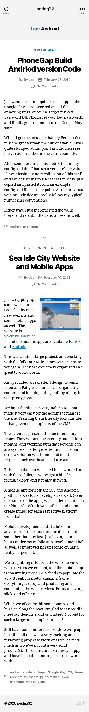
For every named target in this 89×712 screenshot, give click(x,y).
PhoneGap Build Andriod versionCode (44, 64)
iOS (78, 341)
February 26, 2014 (57, 80)
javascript (31, 677)
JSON (65, 677)
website (57, 248)
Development (44, 50)
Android (16, 227)
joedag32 (44, 9)
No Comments (47, 86)
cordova (29, 672)
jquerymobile (49, 677)
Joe (31, 80)
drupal (41, 672)
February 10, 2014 (57, 277)
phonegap (30, 227)
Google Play (56, 672)
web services (35, 682)
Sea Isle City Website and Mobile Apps (44, 262)
